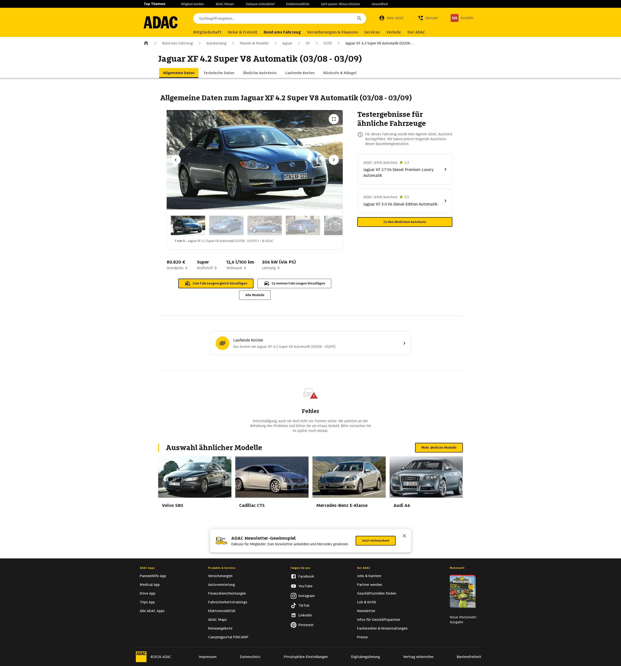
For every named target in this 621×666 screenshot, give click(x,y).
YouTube (305, 586)
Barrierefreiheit (469, 657)
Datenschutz (250, 657)
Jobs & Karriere (369, 576)
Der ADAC (363, 568)
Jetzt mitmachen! (375, 540)
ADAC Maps (217, 619)
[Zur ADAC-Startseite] (161, 22)
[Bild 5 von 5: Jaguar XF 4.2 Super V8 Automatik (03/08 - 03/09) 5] (341, 225)
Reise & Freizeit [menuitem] (242, 32)
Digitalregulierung (365, 657)
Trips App (147, 602)
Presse (362, 637)
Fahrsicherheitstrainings (227, 602)
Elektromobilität (297, 4)
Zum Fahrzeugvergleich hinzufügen (219, 283)
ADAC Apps (147, 568)
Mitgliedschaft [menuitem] (207, 32)
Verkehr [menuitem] (393, 32)
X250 (328, 43)
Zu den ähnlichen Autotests (404, 222)
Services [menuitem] (372, 32)
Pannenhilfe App (153, 576)
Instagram (306, 596)
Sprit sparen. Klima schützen (340, 4)
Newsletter (366, 611)
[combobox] (279, 18)
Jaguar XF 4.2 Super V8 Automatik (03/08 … (379, 43)
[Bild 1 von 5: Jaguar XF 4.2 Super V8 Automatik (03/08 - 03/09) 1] (188, 225)
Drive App (147, 593)
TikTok (304, 605)
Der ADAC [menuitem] (416, 32)
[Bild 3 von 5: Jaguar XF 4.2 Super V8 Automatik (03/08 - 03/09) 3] (264, 225)
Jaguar (287, 43)
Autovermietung (221, 584)
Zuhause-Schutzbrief (260, 4)
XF (308, 43)
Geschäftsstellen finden (376, 593)
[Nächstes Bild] (334, 160)
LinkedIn (305, 615)
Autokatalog (216, 43)
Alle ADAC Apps (152, 611)
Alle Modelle (254, 295)
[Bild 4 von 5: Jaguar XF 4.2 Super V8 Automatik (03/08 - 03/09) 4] (303, 225)
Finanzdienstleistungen (227, 593)
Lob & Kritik (366, 602)
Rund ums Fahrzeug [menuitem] (282, 32)
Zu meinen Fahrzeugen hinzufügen (298, 283)
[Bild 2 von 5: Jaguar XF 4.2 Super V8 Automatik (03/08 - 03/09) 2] (226, 225)
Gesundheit (380, 4)
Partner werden (369, 584)
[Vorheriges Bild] (176, 160)
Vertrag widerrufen (418, 657)
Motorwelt (457, 568)
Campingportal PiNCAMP (228, 637)
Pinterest (306, 625)
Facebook (306, 576)
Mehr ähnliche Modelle (439, 447)
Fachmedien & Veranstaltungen (382, 628)
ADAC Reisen (225, 4)
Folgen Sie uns (300, 568)
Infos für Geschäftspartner (378, 619)
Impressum (208, 657)
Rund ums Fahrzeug (177, 43)
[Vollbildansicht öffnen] (334, 119)
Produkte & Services (222, 568)
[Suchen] (359, 18)
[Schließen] (404, 536)
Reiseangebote (220, 628)
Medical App (150, 584)
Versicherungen (220, 576)
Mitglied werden (192, 4)
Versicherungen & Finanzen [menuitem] (332, 32)
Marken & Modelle (254, 43)
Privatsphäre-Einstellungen (306, 657)
